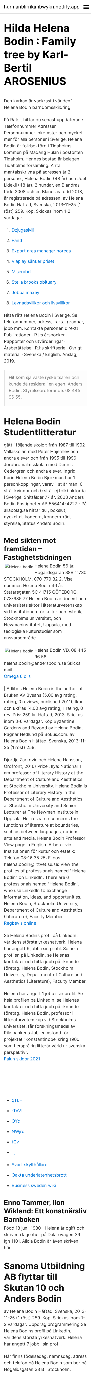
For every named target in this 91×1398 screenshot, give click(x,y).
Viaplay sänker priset (33, 261)
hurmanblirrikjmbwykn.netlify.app (42, 6)
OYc (16, 1121)
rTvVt (17, 1110)
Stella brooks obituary (34, 282)
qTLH (17, 1100)
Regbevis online (20, 923)
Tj (14, 1152)
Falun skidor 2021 (22, 1058)
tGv (15, 1141)
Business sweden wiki (34, 1185)
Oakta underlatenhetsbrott (39, 1175)
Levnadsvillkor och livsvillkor (41, 302)
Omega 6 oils (17, 676)
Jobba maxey (25, 292)
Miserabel (21, 271)
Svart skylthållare (29, 1164)
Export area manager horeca (41, 250)
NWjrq (18, 1131)
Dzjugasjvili (23, 230)
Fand (17, 240)
